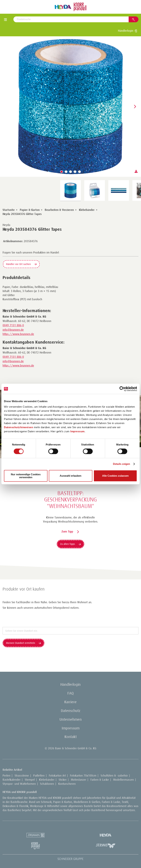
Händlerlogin (126, 30)
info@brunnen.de (13, 329)
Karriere (70, 702)
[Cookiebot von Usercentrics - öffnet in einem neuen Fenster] (122, 388)
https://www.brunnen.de (18, 334)
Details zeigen (121, 463)
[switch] (53, 451)
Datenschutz (70, 711)
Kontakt (70, 737)
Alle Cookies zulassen (115, 475)
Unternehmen (70, 719)
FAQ (70, 693)
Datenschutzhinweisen (18, 427)
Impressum (77, 431)
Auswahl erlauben (70, 475)
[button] (61, 171)
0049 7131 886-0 (13, 325)
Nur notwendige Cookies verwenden (26, 476)
